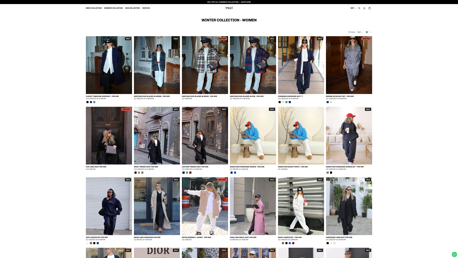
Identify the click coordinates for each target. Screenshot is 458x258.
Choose (178, 90)
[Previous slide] (89, 65)
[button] (360, 32)
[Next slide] (128, 65)
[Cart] (369, 8)
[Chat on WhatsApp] (454, 254)
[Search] (359, 8)
